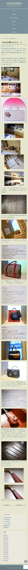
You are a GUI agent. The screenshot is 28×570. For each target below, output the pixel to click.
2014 (5, 554)
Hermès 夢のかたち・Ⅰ (8, 505)
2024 (5, 535)
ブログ (5, 521)
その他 (5, 519)
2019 (5, 545)
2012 (5, 558)
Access (14, 28)
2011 (5, 560)
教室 (5, 527)
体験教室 (6, 525)
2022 (5, 539)
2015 (5, 552)
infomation (7, 38)
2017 (5, 548)
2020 (5, 543)
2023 (5, 537)
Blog (14, 24)
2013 (5, 556)
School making (14, 17)
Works (14, 21)
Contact (14, 32)
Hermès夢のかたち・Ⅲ (20, 505)
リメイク (6, 523)
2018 (5, 547)
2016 (5, 550)
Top (14, 10)
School (14, 14)
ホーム (2, 38)
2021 (5, 541)
